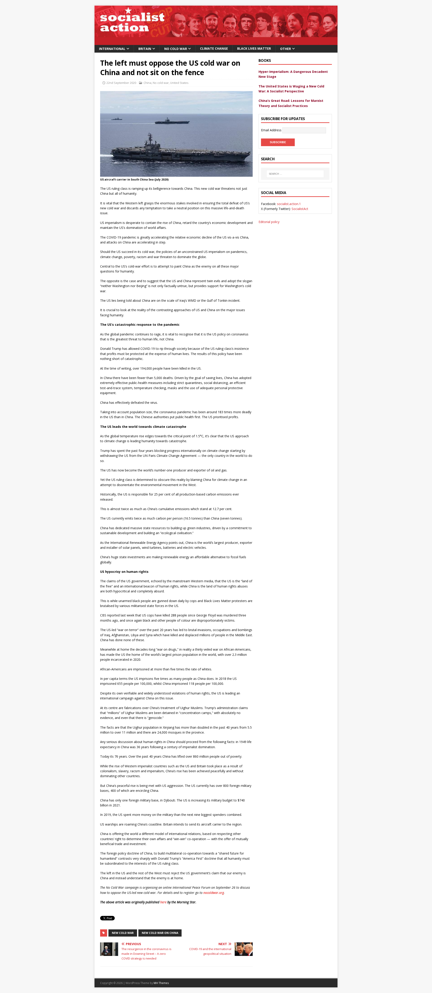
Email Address (271, 130)
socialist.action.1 (289, 204)
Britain (144, 49)
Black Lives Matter (254, 48)
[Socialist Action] (216, 42)
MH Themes (161, 983)
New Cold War (123, 933)
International (112, 49)
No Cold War (175, 49)
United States (179, 83)
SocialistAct (300, 209)
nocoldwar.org (213, 892)
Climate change (214, 48)
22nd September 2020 (121, 83)
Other (285, 49)
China (147, 83)
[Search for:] (295, 174)
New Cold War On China (160, 933)
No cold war (161, 83)
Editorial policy (269, 222)
